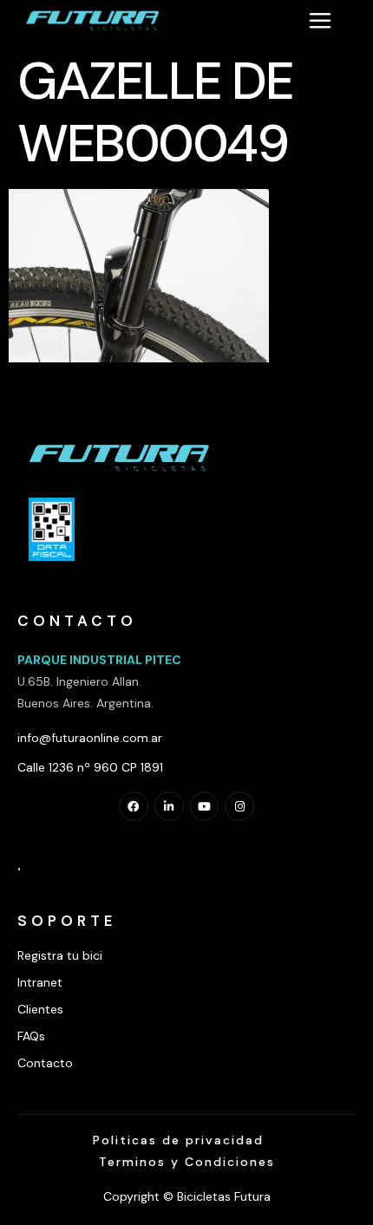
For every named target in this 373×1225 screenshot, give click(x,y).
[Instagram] (239, 806)
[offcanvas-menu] (320, 20)
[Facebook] (133, 806)
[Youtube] (204, 806)
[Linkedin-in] (169, 806)
